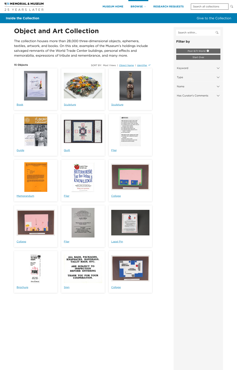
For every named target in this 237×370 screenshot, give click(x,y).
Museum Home (113, 6)
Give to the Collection (214, 18)
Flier (114, 150)
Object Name (126, 65)
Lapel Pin (117, 241)
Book (20, 104)
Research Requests (168, 6)
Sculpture (70, 104)
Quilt (67, 150)
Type (180, 77)
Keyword (182, 68)
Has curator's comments (192, 95)
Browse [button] (137, 6)
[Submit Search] (231, 7)
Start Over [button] (198, 57)
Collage (116, 195)
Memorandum (25, 195)
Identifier (142, 65)
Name (180, 86)
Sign (66, 287)
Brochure (22, 287)
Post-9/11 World (197, 51)
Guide (20, 150)
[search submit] (217, 33)
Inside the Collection (22, 18)
